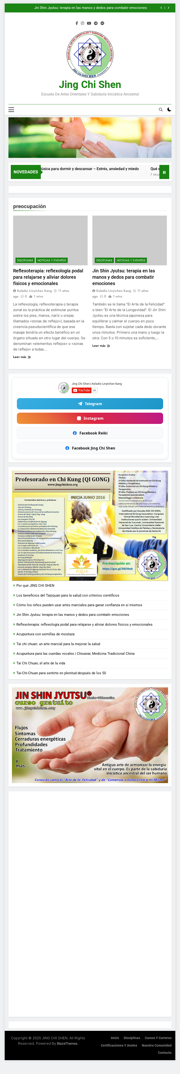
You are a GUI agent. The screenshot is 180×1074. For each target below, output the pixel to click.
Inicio (115, 1038)
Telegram (93, 403)
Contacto (165, 1053)
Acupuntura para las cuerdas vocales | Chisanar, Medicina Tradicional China (75, 653)
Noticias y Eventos (52, 260)
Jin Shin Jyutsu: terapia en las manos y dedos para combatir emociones (123, 277)
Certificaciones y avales (119, 1045)
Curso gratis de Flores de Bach (123, 8)
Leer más (19, 356)
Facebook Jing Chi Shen (93, 448)
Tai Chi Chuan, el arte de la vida (40, 663)
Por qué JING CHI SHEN (35, 585)
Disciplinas (25, 260)
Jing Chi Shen (90, 84)
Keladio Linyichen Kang (34, 290)
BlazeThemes (67, 1043)
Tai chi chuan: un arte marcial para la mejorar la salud (58, 644)
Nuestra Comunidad (157, 1045)
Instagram (94, 418)
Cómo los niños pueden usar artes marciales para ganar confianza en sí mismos (79, 605)
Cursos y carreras (158, 1038)
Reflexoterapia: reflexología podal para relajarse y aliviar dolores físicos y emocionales (48, 277)
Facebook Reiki (93, 433)
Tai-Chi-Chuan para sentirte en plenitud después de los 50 (61, 673)
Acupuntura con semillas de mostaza (45, 634)
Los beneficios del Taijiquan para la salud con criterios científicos (67, 595)
